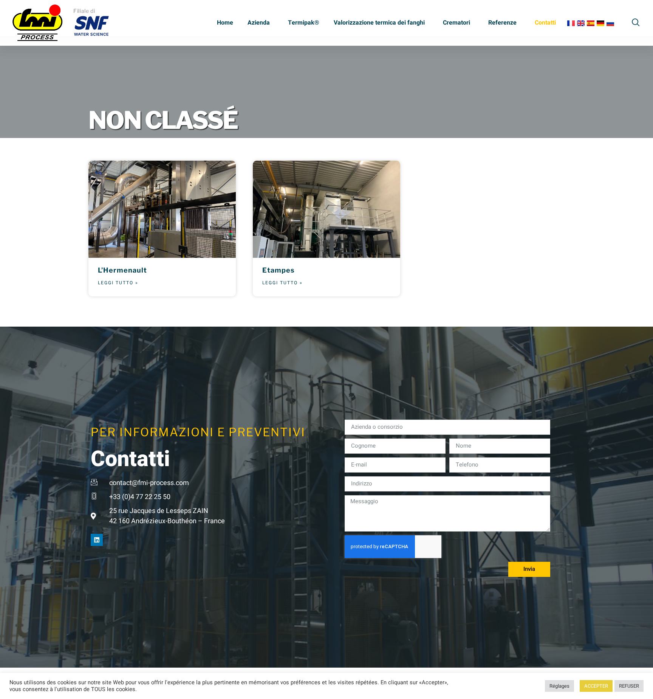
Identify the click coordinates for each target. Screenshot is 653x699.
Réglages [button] (559, 686)
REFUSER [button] (629, 686)
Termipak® (303, 22)
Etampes (278, 270)
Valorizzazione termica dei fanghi (379, 22)
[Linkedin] (97, 540)
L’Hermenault (122, 270)
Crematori (456, 22)
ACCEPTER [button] (596, 686)
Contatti (545, 22)
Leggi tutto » (118, 282)
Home (225, 22)
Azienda (259, 22)
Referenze (502, 22)
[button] (636, 21)
